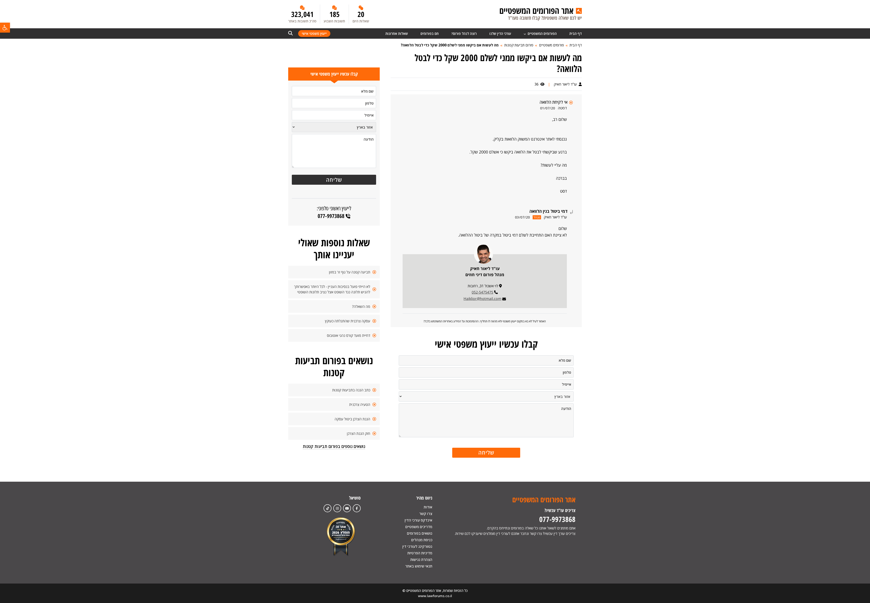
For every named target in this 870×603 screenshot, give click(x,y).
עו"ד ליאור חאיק (566, 84)
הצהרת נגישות (421, 559)
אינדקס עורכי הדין (418, 520)
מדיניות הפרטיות (419, 552)
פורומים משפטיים (551, 45)
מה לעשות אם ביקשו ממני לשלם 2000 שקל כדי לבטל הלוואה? (450, 45)
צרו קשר (425, 513)
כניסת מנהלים (421, 539)
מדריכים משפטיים (418, 526)
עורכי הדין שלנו (500, 33)
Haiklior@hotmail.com (482, 298)
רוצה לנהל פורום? (464, 33)
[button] (5, 28)
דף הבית (575, 33)
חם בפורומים (429, 33)
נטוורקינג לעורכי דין (417, 546)
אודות (428, 507)
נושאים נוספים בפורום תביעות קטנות (334, 446)
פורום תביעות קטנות (518, 45)
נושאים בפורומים (419, 533)
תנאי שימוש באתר (418, 566)
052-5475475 (482, 292)
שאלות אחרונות (396, 33)
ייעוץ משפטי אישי (314, 33)
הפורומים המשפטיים (542, 33)
